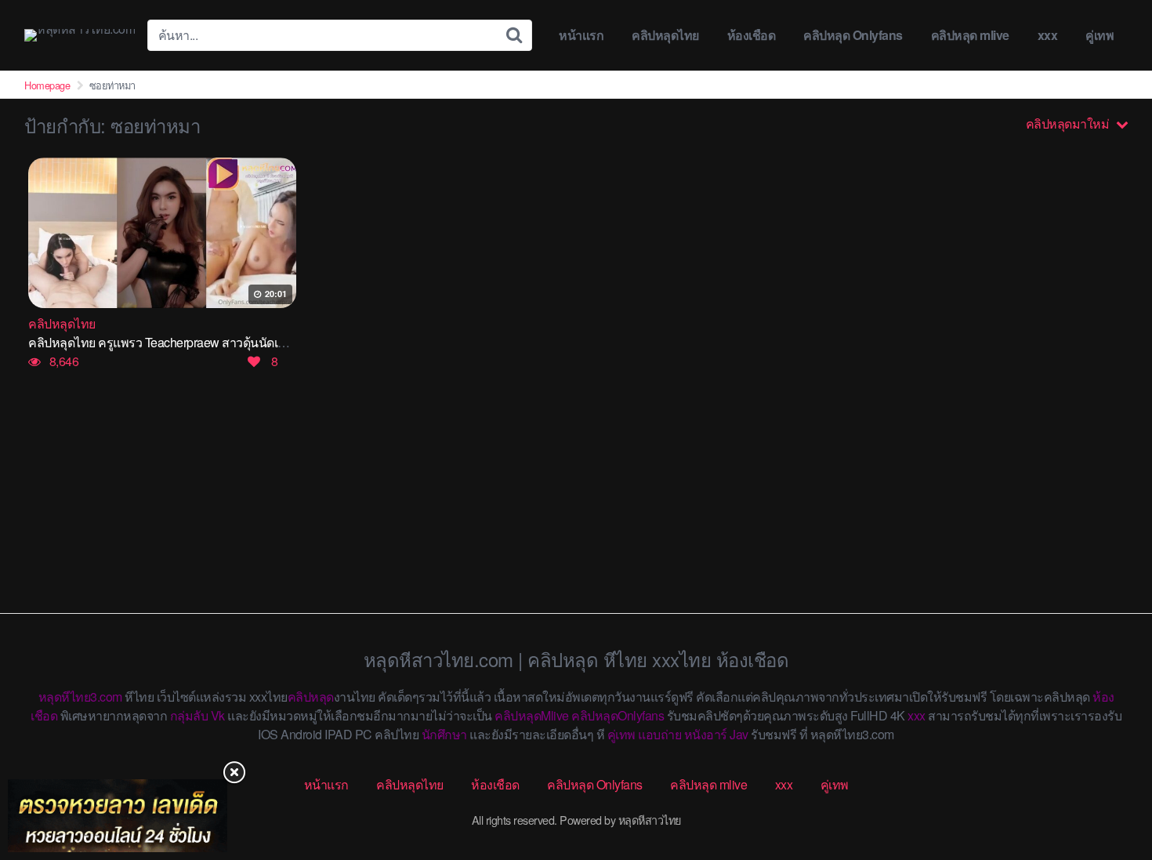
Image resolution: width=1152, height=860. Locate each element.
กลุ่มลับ (189, 715)
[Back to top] (1108, 786)
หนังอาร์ (705, 734)
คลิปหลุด (311, 697)
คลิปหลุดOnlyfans (617, 715)
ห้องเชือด (751, 35)
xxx (1048, 35)
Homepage (47, 85)
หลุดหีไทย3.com (80, 697)
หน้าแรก (581, 35)
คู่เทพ (1099, 35)
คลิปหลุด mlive (970, 35)
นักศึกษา (444, 734)
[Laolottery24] (117, 815)
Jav (739, 734)
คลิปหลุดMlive (531, 715)
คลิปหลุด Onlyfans (853, 35)
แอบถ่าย (659, 734)
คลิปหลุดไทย (665, 35)
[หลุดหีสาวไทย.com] (79, 35)
